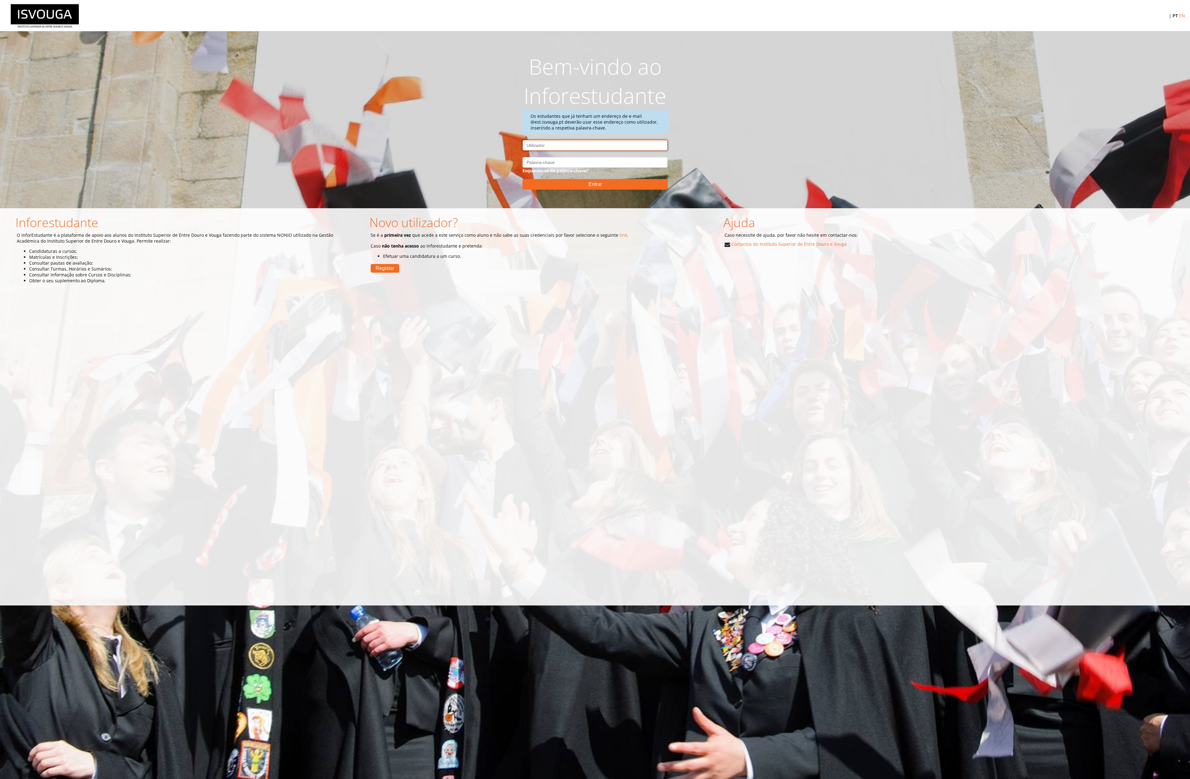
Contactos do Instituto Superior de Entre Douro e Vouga (788, 244)
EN (1182, 16)
